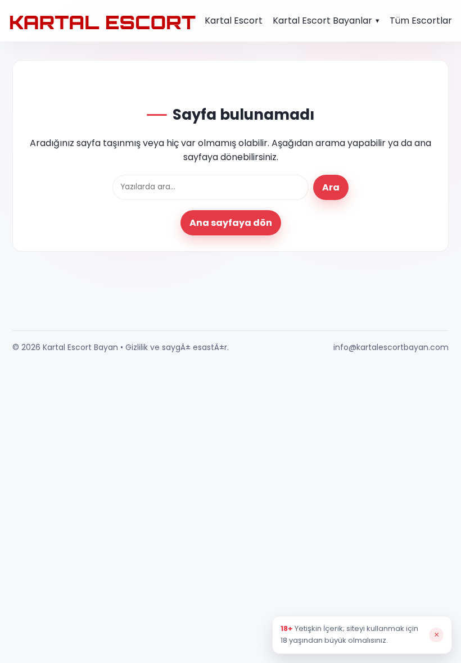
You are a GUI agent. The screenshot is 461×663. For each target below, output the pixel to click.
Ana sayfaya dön (230, 222)
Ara (331, 187)
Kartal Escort (234, 20)
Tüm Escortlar (421, 20)
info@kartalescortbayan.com (391, 347)
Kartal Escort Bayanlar (322, 20)
